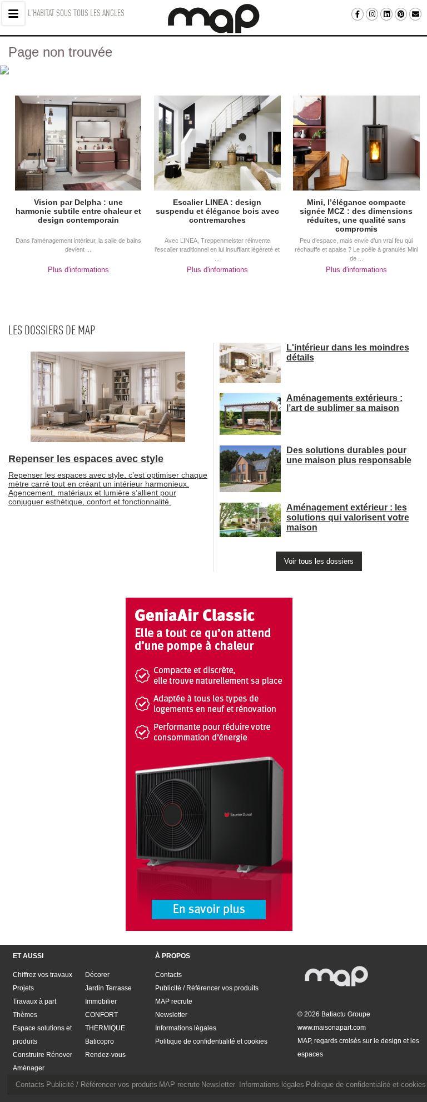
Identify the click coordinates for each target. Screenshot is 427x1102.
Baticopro (99, 1041)
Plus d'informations (78, 270)
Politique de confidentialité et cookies (211, 1041)
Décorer (97, 975)
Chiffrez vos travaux (42, 975)
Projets (23, 988)
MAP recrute (173, 1001)
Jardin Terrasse (108, 988)
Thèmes (25, 1015)
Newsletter (171, 1015)
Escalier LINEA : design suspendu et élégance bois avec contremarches (217, 211)
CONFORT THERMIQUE (105, 1021)
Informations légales (185, 1028)
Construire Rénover (42, 1055)
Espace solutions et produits (42, 1034)
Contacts (168, 975)
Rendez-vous (105, 1055)
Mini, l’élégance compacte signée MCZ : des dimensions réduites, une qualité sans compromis (356, 215)
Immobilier (101, 1001)
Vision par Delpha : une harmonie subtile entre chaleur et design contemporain (78, 211)
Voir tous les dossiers (319, 561)
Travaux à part (34, 1001)
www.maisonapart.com (331, 1027)
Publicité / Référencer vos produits (207, 988)
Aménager (28, 1068)
